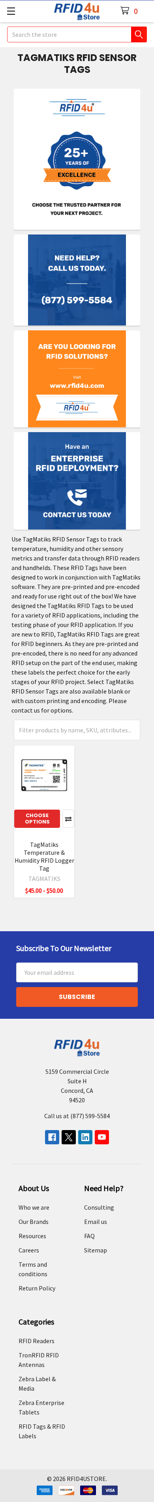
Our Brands (34, 1222)
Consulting (99, 1207)
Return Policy (37, 1288)
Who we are (34, 1207)
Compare (68, 819)
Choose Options (37, 818)
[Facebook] (52, 1137)
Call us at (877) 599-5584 (77, 1116)
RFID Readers (36, 1341)
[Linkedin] (85, 1137)
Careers (29, 1250)
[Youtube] (102, 1137)
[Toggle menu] (11, 11)
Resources (32, 1236)
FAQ (89, 1236)
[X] (69, 1137)
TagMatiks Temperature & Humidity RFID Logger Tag (44, 856)
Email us (95, 1222)
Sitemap (95, 1250)
